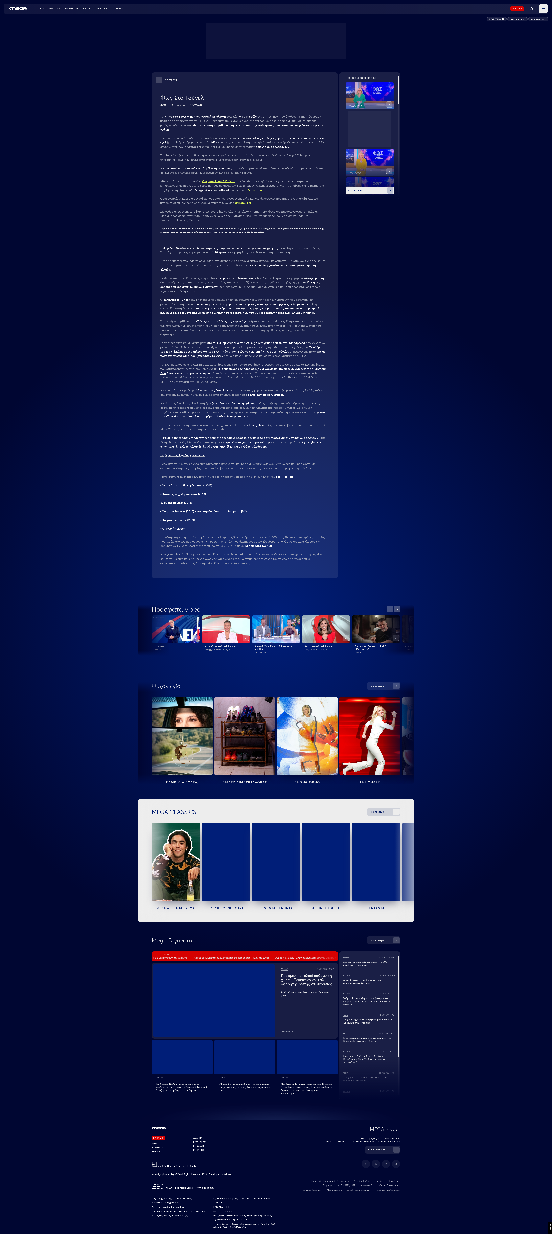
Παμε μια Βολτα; (182, 782)
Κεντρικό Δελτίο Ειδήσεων (319, 646)
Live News (160, 646)
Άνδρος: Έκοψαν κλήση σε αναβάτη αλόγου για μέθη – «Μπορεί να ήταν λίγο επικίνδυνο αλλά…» (367, 1001)
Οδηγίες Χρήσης (362, 1181)
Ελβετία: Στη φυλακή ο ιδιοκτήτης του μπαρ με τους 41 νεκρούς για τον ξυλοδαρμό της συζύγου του (244, 1087)
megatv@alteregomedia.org (259, 1215)
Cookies (380, 1181)
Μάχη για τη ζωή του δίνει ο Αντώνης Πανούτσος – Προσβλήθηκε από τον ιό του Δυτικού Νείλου (366, 1059)
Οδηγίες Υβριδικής (312, 1190)
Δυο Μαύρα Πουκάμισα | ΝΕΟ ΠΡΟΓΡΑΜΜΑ (370, 647)
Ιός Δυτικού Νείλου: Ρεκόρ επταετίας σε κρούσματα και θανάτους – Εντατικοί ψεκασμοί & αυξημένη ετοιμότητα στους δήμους (181, 1087)
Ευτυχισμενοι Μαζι (226, 908)
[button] (543, 8)
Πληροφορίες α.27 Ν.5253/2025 (339, 1185)
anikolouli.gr (243, 203)
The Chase (370, 782)
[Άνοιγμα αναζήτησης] (531, 8)
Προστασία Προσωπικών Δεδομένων (330, 1181)
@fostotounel (257, 190)
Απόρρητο (550, 1228)
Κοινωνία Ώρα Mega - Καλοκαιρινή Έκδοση (273, 647)
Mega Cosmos (334, 1190)
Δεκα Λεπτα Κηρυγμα (176, 908)
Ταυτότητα (394, 1181)
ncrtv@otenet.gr (239, 1227)
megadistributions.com (388, 1190)
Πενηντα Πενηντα (276, 908)
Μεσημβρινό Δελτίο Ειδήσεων (221, 646)
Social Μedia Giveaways (359, 1190)
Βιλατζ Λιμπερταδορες (245, 782)
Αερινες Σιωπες (326, 908)
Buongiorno (307, 782)
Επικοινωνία (367, 1185)
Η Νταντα (376, 908)
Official (218, 181)
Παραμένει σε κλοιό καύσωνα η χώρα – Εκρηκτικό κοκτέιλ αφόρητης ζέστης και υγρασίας (306, 979)
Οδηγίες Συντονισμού (389, 1185)
